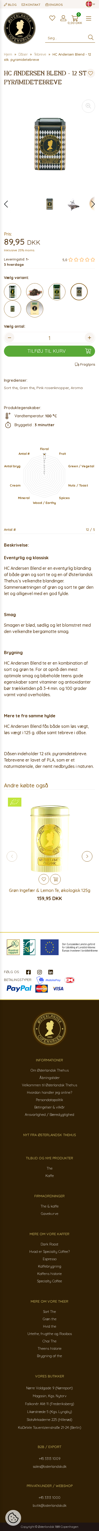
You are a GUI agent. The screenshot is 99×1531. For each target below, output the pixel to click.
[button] (90, 204)
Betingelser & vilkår (49, 1107)
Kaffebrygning (49, 1266)
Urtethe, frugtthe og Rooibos (49, 1334)
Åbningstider (49, 1078)
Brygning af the (49, 1356)
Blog (12, 5)
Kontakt (32, 5)
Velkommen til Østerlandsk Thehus (49, 1085)
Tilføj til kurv (46, 351)
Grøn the (49, 1319)
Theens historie (50, 1348)
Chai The (49, 1341)
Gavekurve (49, 1213)
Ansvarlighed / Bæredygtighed (49, 1114)
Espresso (49, 1259)
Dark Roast (49, 1244)
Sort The (49, 1311)
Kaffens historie (49, 1274)
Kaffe (49, 1176)
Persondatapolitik (49, 1100)
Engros (56, 5)
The (50, 1168)
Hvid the (49, 1326)
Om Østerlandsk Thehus (50, 1070)
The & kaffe (50, 1206)
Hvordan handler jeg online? (49, 1092)
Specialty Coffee (49, 1281)
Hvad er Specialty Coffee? (49, 1251)
